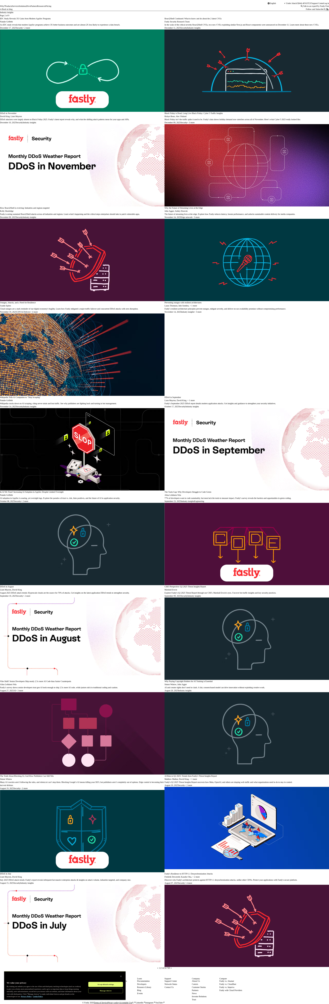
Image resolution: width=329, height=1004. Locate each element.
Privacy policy (113, 1003)
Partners (195, 990)
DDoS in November (8, 113)
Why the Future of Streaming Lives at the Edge (183, 208)
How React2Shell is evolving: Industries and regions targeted (24, 208)
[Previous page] (158, 968)
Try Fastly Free (323, 6)
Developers (141, 984)
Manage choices (106, 991)
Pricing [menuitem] (48, 6)
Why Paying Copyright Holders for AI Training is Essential (188, 681)
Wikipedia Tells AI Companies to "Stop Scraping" (20, 397)
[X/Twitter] (325, 9)
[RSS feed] (327, 9)
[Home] (6, 4)
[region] (65, 985)
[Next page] (171, 968)
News (194, 993)
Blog (139, 990)
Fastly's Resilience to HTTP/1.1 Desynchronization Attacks (188, 874)
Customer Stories (199, 987)
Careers (195, 984)
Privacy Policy (26, 996)
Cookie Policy (38, 996)
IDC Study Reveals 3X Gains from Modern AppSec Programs (25, 18)
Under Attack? (292, 3)
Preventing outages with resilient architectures (183, 303)
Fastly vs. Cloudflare (227, 984)
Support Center (317, 3)
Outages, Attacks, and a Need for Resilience (18, 303)
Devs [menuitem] (28, 6)
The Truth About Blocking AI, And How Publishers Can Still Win (27, 776)
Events (140, 993)
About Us (196, 981)
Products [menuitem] (8, 6)
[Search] (301, 6)
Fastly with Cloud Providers (230, 990)
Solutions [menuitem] (22, 6)
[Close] (121, 976)
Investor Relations (199, 996)
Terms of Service (101, 1003)
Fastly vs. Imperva (226, 987)
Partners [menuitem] (34, 6)
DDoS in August (7, 587)
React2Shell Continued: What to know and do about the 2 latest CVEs (193, 18)
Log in (326, 3)
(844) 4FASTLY (304, 3)
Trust (194, 999)
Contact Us (169, 987)
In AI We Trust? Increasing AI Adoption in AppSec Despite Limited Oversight (31, 492)
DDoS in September (172, 397)
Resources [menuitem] (41, 6)
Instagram (149, 1003)
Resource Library (144, 987)
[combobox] (276, 3)
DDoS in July (5, 874)
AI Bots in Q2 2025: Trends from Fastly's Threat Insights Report (190, 776)
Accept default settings (105, 984)
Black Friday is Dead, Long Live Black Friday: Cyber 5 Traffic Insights (193, 113)
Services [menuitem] (15, 6)
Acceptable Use (125, 1003)
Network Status (170, 984)
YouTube (159, 1003)
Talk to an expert (310, 6)
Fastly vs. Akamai (226, 981)
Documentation (143, 981)
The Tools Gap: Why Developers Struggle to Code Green (187, 492)
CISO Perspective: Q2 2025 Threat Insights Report (185, 587)
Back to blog (7, 9)
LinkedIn (139, 1003)
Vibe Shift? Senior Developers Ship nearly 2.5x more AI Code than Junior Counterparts (35, 681)
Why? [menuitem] (2, 6)
